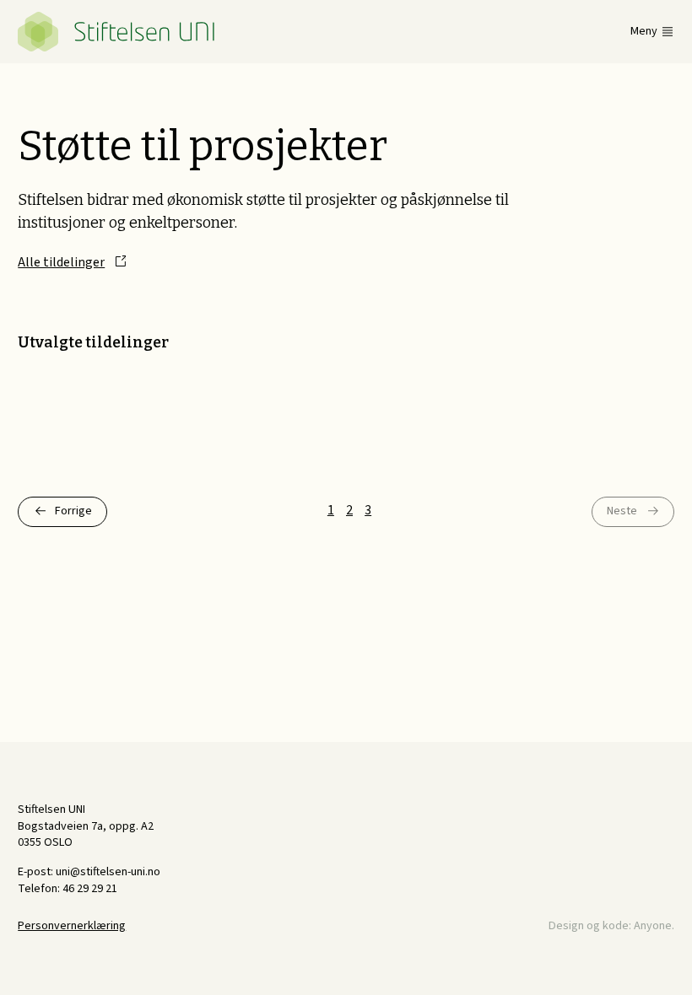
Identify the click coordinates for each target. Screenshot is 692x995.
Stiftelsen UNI (116, 31)
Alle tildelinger (61, 262)
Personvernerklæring (72, 925)
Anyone (653, 925)
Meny (643, 31)
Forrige (73, 511)
